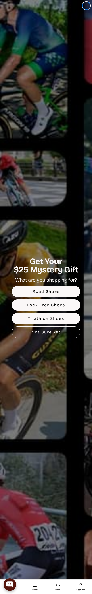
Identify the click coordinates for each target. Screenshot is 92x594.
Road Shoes (46, 291)
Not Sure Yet (46, 332)
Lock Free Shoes (46, 305)
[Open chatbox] (10, 584)
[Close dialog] (86, 6)
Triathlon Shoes (46, 318)
